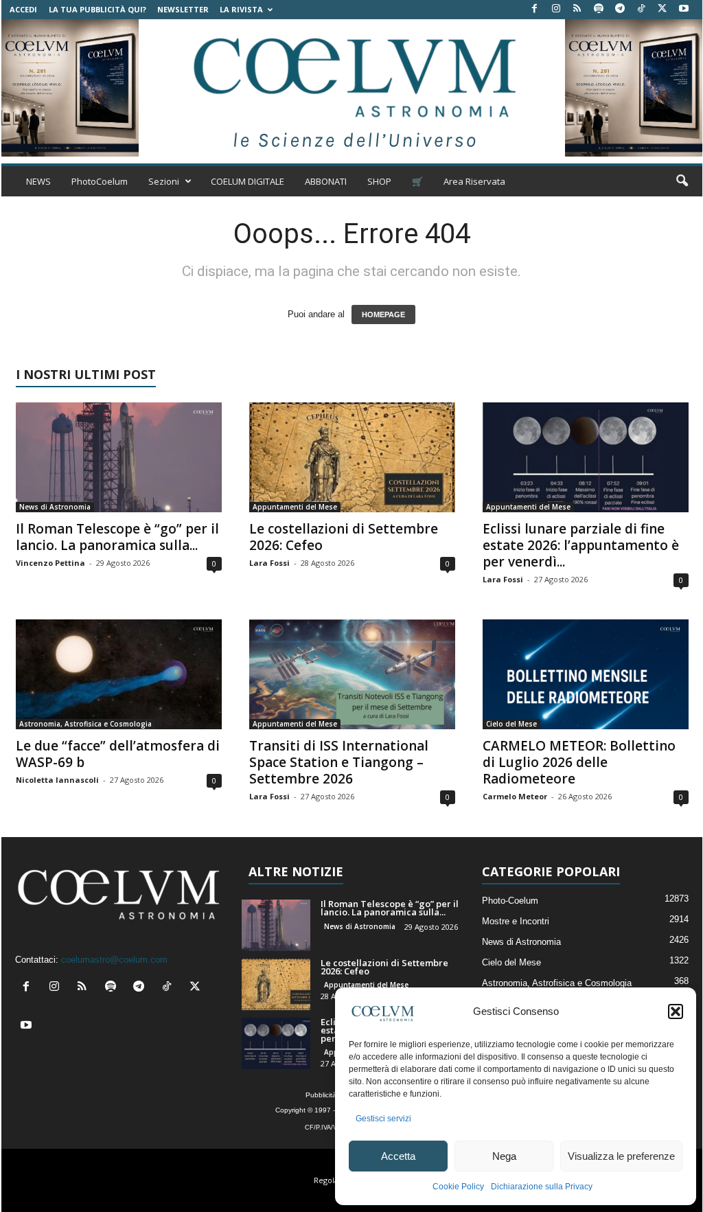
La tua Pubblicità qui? (97, 9)
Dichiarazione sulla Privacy (541, 1186)
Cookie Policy (458, 1186)
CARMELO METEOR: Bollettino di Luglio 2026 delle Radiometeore (579, 762)
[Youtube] (684, 9)
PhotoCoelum (99, 181)
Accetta (398, 1156)
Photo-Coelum (510, 900)
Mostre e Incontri (515, 921)
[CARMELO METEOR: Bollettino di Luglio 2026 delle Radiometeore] (586, 674)
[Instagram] (556, 9)
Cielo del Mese (511, 724)
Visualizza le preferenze (621, 1156)
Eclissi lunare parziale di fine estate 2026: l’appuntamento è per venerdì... (581, 545)
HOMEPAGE (383, 314)
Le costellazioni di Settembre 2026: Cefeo (343, 537)
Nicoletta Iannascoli (57, 780)
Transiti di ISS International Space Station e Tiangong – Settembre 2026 (338, 762)
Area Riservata (474, 181)
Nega (504, 1156)
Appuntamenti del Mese (295, 507)
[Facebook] (535, 9)
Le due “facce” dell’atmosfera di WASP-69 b (118, 754)
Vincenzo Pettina (50, 563)
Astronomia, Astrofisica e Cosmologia (85, 724)
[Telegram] (620, 9)
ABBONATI (326, 181)
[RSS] (577, 9)
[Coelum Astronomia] (351, 88)
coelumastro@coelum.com (114, 959)
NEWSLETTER (183, 9)
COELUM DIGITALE (247, 181)
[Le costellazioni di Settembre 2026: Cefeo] (352, 457)
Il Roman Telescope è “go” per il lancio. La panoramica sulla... (117, 537)
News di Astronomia (55, 507)
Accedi (23, 9)
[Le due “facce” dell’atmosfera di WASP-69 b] (119, 674)
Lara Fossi (269, 563)
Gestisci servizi (383, 1118)
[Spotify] (598, 9)
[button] (675, 1011)
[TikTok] (641, 9)
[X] (662, 9)
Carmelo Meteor (515, 796)
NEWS (38, 181)
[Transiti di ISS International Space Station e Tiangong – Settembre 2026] (352, 674)
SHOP (379, 181)
